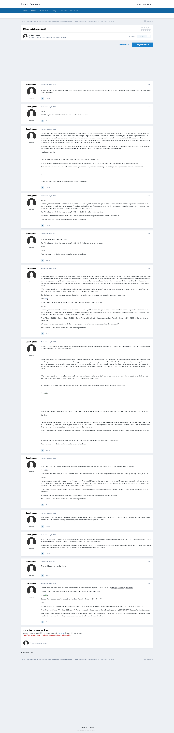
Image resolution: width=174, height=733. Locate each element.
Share (132, 36)
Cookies (91, 727)
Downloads (63, 11)
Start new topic (124, 45)
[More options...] (149, 84)
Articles (25, 11)
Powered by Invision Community (87, 730)
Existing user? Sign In (144, 4)
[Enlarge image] (46, 299)
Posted (48, 84)
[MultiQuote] (42, 98)
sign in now (61, 633)
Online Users (44, 11)
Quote (48, 98)
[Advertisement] (87, 65)
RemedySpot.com (30, 4)
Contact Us (83, 727)
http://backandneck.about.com (89, 591)
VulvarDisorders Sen (72, 148)
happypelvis (60, 148)
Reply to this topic (142, 45)
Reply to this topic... (40, 643)
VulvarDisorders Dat (69, 302)
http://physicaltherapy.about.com (122, 588)
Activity (53, 11)
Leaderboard (74, 11)
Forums (33, 11)
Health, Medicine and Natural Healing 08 (54, 37)
